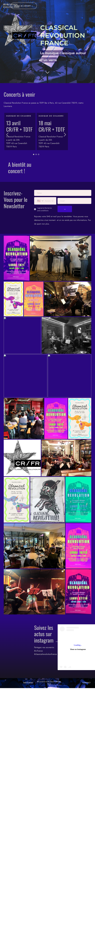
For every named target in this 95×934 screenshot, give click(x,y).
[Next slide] (65, 135)
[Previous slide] (8, 135)
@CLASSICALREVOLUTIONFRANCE (49, 683)
